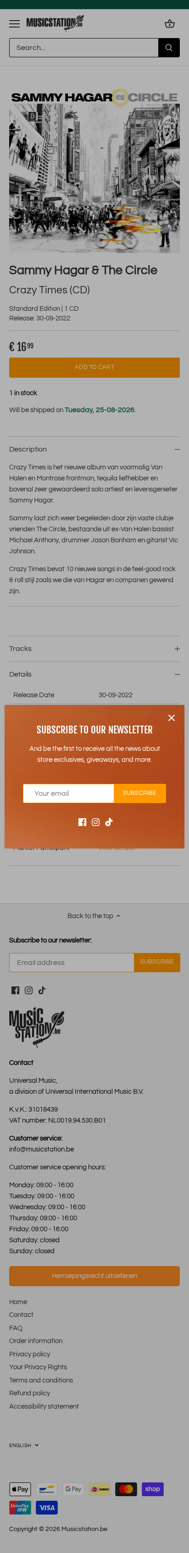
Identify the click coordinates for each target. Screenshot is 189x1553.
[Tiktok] (109, 821)
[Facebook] (82, 821)
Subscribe (139, 793)
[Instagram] (96, 821)
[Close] (171, 718)
